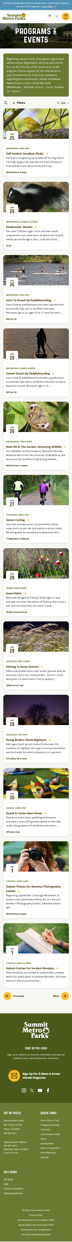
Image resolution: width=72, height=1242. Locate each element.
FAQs (6, 1184)
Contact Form (11, 1152)
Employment (47, 1143)
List (63, 103)
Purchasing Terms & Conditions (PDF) (36, 1220)
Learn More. (47, 6)
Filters (19, 103)
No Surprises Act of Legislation (36, 1229)
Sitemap (45, 1157)
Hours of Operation (50, 1148)
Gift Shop (8, 1179)
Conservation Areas (50, 1134)
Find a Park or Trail (50, 1120)
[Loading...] (49, 16)
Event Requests (48, 1152)
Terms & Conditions (13, 1188)
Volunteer (45, 1129)
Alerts (43, 1138)
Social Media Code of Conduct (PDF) (36, 1225)
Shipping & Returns (13, 1193)
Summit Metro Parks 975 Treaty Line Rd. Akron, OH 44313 (14, 1125)
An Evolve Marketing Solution (36, 1234)
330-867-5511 (10, 1133)
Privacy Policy (36, 1215)
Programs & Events (50, 1125)
